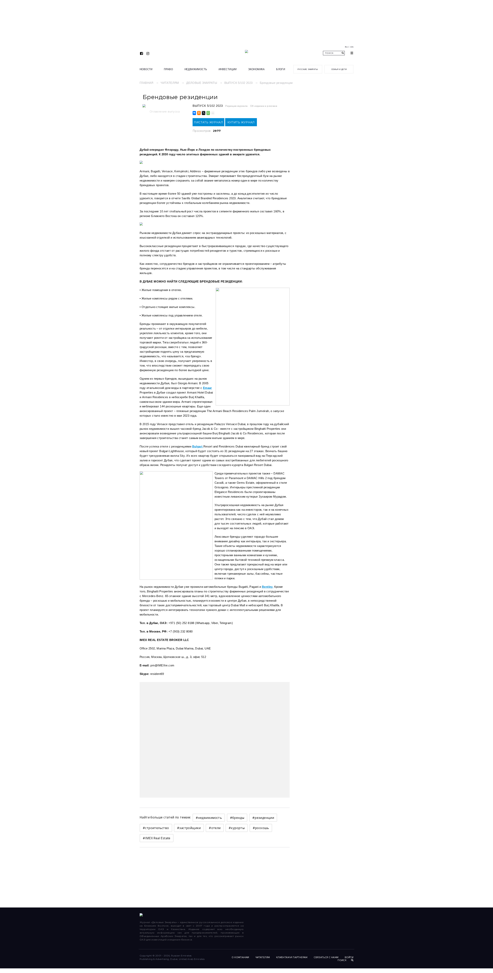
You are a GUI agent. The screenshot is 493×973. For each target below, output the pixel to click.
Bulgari (197, 446)
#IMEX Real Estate (156, 838)
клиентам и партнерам (292, 957)
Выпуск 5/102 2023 (238, 82)
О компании (240, 957)
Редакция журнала (236, 106)
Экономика (256, 69)
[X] (203, 113)
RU (346, 47)
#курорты (237, 828)
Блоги (280, 69)
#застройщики (189, 828)
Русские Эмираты (308, 69)
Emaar (207, 387)
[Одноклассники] (198, 113)
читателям (262, 957)
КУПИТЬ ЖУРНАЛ (241, 122)
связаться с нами (326, 957)
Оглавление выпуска (165, 111)
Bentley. (267, 586)
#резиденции (263, 818)
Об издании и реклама (263, 106)
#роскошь (261, 828)
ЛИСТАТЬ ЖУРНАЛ (208, 122)
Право (168, 69)
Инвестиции (228, 69)
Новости (146, 69)
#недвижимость (209, 818)
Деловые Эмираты (201, 82)
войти (349, 957)
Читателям (170, 82)
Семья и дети (339, 69)
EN (351, 47)
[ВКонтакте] (194, 113)
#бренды (237, 818)
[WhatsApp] (207, 113)
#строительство (156, 828)
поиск (342, 960)
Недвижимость (195, 69)
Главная (146, 82)
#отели (215, 828)
